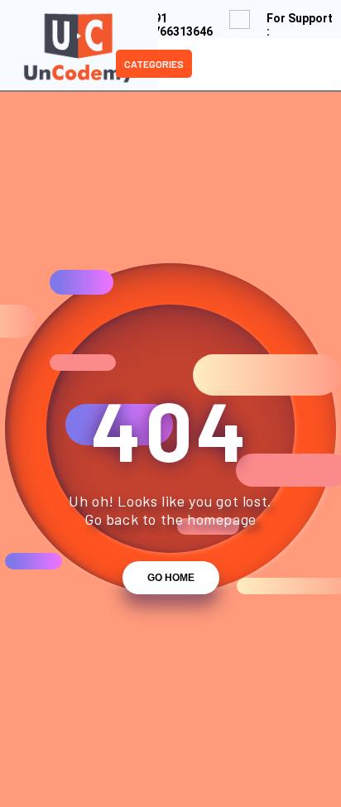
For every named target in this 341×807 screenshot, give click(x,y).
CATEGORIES (154, 64)
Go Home (171, 578)
